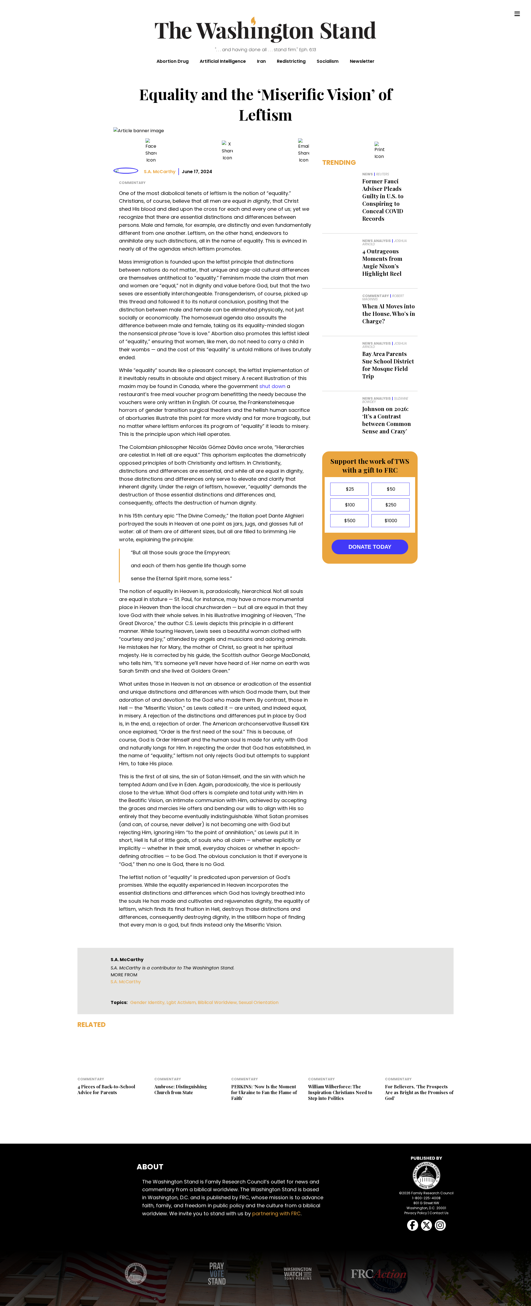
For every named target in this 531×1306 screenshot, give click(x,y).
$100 (349, 505)
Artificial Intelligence (223, 61)
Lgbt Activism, (182, 1002)
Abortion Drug (173, 61)
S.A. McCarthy (160, 171)
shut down (272, 386)
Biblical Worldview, (218, 1002)
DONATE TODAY (369, 547)
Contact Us (439, 1213)
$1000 (390, 520)
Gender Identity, (148, 1002)
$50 (390, 489)
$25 (349, 489)
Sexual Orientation (258, 1002)
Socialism (328, 61)
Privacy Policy (415, 1213)
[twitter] (227, 150)
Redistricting (291, 61)
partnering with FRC (276, 1213)
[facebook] (151, 150)
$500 (349, 520)
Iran (261, 61)
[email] (303, 150)
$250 (390, 505)
